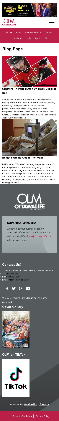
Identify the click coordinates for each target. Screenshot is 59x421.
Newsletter (17, 38)
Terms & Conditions (22, 416)
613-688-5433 (13, 273)
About (18, 32)
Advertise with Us (33, 32)
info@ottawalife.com (40, 236)
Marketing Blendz (36, 404)
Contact (48, 32)
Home (9, 32)
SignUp (37, 38)
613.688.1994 (12, 276)
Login (28, 38)
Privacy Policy (43, 416)
